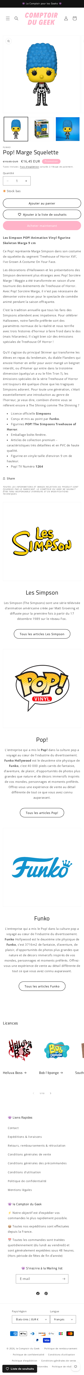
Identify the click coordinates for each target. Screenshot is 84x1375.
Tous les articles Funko (42, 986)
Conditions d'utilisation (24, 1172)
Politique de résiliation (65, 1366)
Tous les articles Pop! (42, 813)
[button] (8, 18)
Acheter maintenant (42, 226)
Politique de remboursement (60, 1348)
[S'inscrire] (64, 1278)
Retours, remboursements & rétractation (37, 1145)
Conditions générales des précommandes (37, 1163)
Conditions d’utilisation (61, 1354)
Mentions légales (20, 1190)
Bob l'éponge (49, 1073)
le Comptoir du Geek (28, 1348)
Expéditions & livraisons (25, 1137)
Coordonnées (40, 1366)
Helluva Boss (12, 1073)
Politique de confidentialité (27, 1181)
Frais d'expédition (29, 166)
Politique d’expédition (24, 1360)
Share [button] (11, 478)
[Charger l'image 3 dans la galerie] (68, 129)
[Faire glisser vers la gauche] (33, 1093)
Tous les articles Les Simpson (42, 634)
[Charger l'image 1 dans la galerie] (16, 129)
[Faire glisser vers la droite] (50, 1093)
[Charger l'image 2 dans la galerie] (42, 129)
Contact (13, 1128)
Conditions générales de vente (29, 1154)
